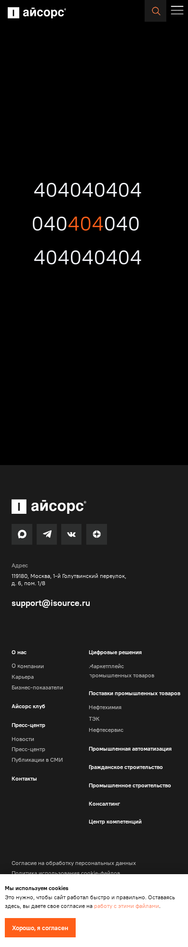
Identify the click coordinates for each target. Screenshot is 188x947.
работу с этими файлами (126, 905)
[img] (37, 12)
